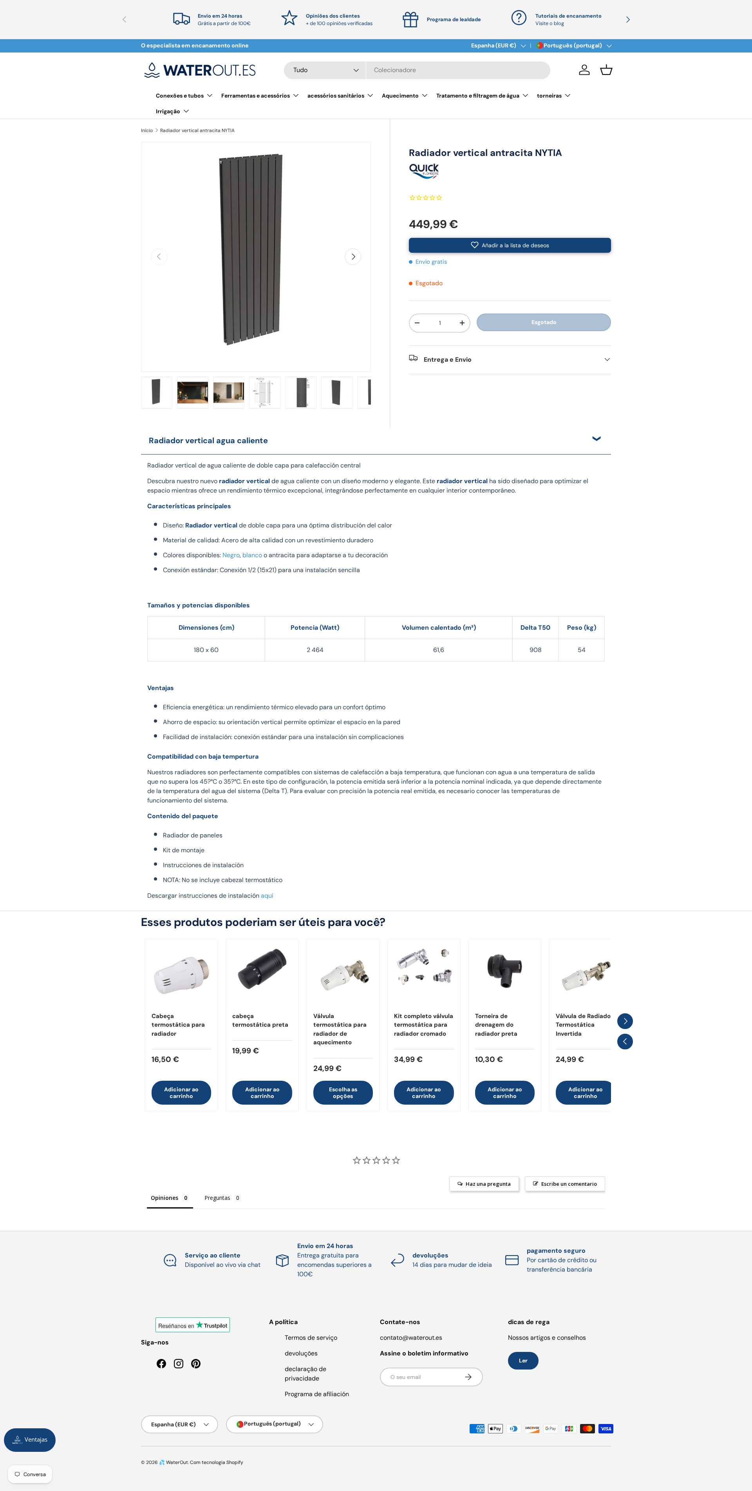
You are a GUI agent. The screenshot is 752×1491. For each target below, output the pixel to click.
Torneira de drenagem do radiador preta (496, 1025)
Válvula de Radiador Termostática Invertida (584, 1025)
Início (147, 130)
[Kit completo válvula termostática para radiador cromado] (424, 975)
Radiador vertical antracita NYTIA (197, 130)
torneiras (549, 95)
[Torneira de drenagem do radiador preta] (505, 975)
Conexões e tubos (180, 95)
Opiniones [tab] (164, 1197)
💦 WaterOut (173, 1462)
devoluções (301, 1353)
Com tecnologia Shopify (216, 1462)
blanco (252, 555)
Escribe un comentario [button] (569, 1183)
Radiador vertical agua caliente (208, 440)
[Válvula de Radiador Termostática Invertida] (585, 975)
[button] (606, 69)
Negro (231, 555)
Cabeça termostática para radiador (178, 1025)
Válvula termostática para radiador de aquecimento (340, 1029)
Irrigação (168, 111)
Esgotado (544, 321)
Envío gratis (431, 261)
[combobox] (417, 70)
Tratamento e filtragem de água (477, 95)
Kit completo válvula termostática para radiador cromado (423, 1025)
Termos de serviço (311, 1337)
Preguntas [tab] (217, 1197)
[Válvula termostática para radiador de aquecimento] (343, 975)
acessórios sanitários (335, 95)
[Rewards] (30, 1440)
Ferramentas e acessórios (255, 95)
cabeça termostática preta (260, 1020)
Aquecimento (400, 95)
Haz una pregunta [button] (488, 1183)
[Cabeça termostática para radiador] (181, 975)
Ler (523, 1360)
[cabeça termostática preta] (262, 975)
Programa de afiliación (317, 1394)
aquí (267, 895)
